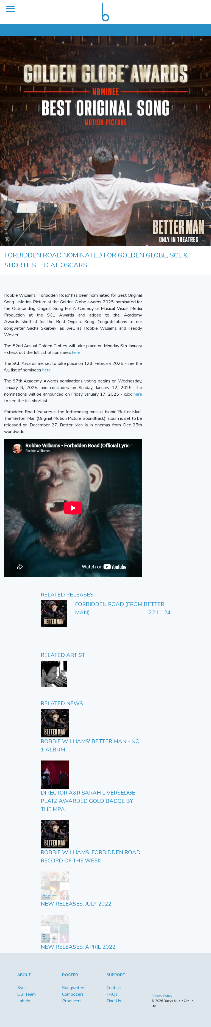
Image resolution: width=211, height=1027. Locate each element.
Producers (72, 1001)
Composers (73, 994)
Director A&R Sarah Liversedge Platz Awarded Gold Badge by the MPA (88, 801)
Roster (70, 975)
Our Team (26, 994)
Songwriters (73, 988)
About (24, 975)
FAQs (112, 994)
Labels (23, 1001)
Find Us (114, 1001)
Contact (114, 988)
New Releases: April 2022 (78, 947)
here (76, 352)
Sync (21, 988)
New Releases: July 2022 (76, 903)
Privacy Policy (161, 996)
